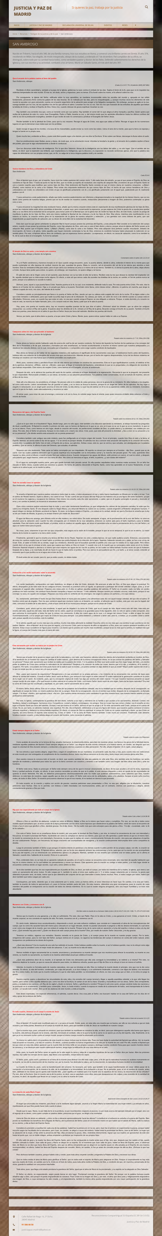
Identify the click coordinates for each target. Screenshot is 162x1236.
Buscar (146, 7)
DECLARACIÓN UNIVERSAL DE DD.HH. (78, 25)
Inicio (16, 25)
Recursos (24, 34)
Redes (125, 25)
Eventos (108, 25)
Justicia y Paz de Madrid (41, 25)
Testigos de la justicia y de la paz (44, 34)
